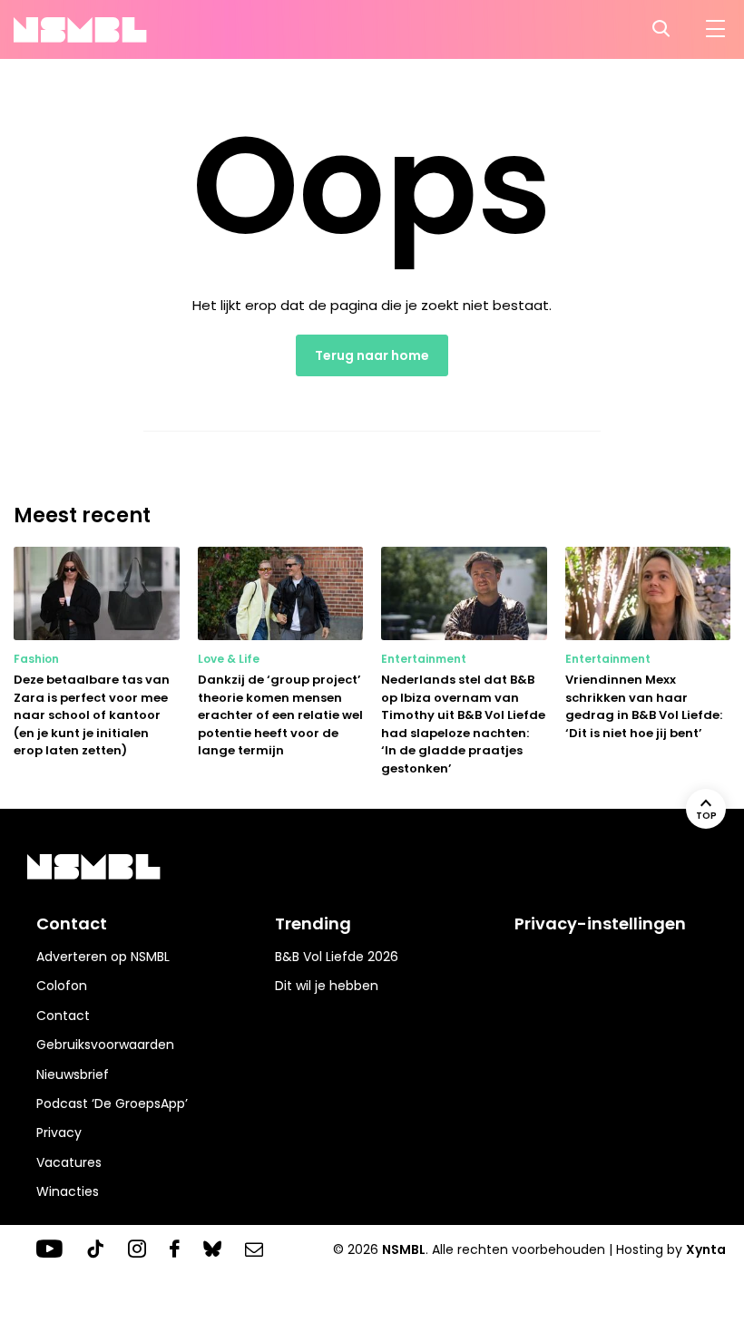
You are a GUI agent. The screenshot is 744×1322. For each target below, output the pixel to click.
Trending (313, 923)
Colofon (61, 986)
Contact (63, 1015)
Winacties (67, 1191)
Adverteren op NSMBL (103, 957)
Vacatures (69, 1162)
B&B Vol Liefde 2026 (336, 957)
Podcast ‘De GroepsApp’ (112, 1103)
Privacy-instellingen (600, 923)
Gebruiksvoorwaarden (105, 1044)
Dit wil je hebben (326, 986)
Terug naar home (372, 355)
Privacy (59, 1132)
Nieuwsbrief (72, 1074)
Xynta (706, 1249)
